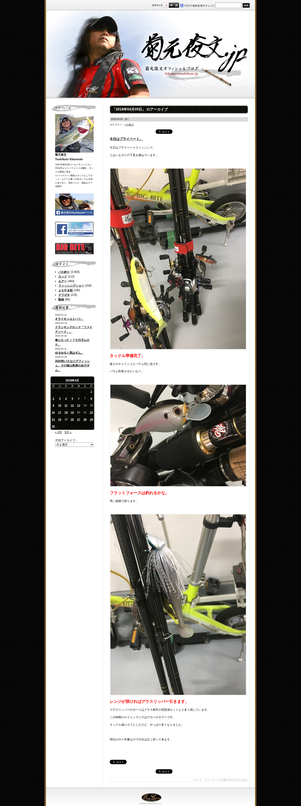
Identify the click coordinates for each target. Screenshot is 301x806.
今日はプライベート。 (126, 139)
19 (72, 412)
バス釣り (64, 272)
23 (53, 419)
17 (59, 412)
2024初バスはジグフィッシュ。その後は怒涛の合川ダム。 (72, 365)
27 (78, 419)
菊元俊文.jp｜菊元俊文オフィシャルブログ (150, 54)
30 (53, 426)
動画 (61, 299)
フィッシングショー (71, 285)
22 (91, 412)
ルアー (62, 281)
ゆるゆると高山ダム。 (69, 352)
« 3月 (58, 432)
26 (72, 419)
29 (91, 419)
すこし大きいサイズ (171, 5)
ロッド (62, 276)
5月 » (68, 432)
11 (66, 405)
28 (85, 419)
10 (59, 405)
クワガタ (64, 294)
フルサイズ (176, 5)
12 (72, 405)
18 (66, 412)
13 (78, 405)
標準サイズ (166, 5)
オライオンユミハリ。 (69, 318)
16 (53, 412)
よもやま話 (65, 290)
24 (59, 419)
